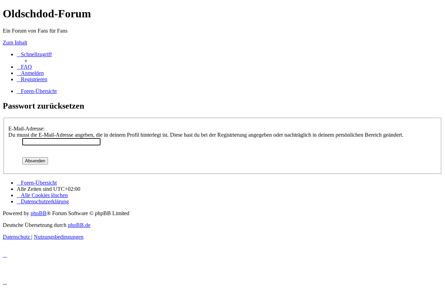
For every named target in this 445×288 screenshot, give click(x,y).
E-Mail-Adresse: (26, 129)
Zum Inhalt (15, 42)
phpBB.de (79, 225)
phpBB (39, 213)
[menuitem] (24, 67)
